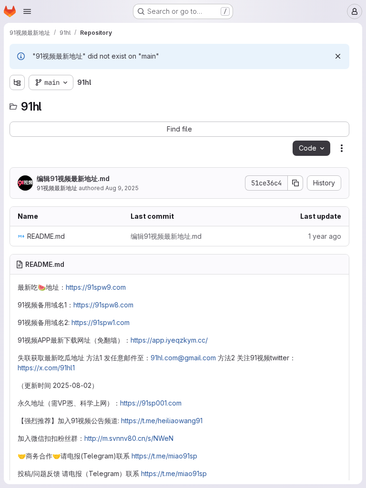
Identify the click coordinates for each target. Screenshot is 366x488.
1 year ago (324, 236)
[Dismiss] (338, 56)
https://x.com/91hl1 (46, 368)
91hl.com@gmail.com (183, 358)
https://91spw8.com (103, 305)
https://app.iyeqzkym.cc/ (169, 340)
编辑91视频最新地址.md (73, 178)
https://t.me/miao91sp (164, 456)
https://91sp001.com (151, 403)
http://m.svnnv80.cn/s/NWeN (128, 438)
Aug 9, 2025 (122, 188)
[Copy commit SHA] (295, 183)
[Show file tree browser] (17, 82)
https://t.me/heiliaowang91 (162, 421)
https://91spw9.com (96, 287)
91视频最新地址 (57, 188)
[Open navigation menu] (27, 11)
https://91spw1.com (100, 322)
